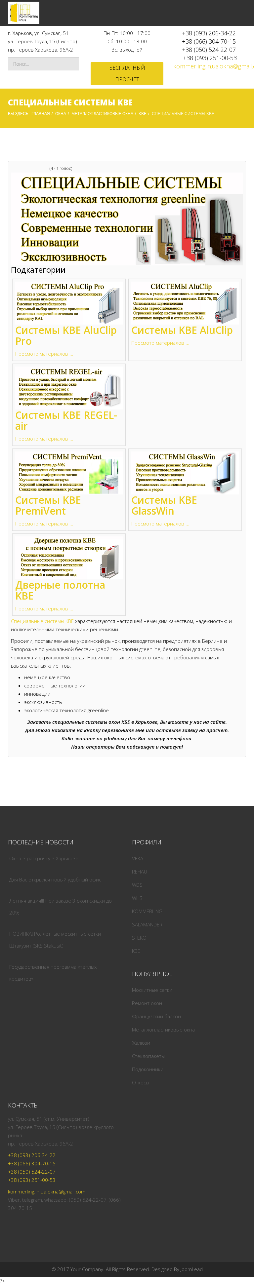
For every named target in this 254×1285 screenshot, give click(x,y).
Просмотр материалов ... (44, 353)
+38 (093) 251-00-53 (210, 58)
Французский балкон (156, 1016)
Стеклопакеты (148, 1056)
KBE (143, 113)
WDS (137, 884)
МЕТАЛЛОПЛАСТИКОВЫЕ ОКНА (102, 113)
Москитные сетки (152, 990)
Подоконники (147, 1069)
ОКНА (60, 113)
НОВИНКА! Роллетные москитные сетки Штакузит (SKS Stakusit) (55, 939)
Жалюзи (141, 1042)
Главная (40, 113)
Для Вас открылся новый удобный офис (55, 879)
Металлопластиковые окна (163, 1029)
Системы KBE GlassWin (164, 505)
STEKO (139, 937)
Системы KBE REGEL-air (66, 420)
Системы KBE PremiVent (48, 505)
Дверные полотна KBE (60, 590)
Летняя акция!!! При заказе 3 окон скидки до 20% (60, 906)
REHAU (139, 871)
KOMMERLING (147, 911)
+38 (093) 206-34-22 (209, 33)
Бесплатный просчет (127, 73)
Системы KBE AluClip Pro (66, 335)
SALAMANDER (147, 924)
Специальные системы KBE (42, 621)
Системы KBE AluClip (182, 330)
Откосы (140, 1082)
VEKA (137, 858)
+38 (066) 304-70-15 (209, 41)
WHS (137, 898)
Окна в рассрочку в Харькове (43, 858)
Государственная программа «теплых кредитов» (53, 972)
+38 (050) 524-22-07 (209, 50)
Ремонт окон (147, 1003)
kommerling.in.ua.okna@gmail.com (46, 1191)
